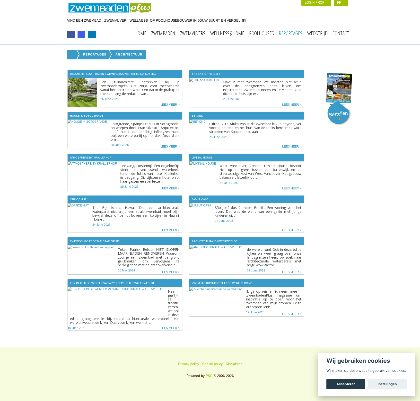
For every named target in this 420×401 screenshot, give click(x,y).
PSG (209, 376)
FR (339, 2)
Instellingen (387, 384)
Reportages (290, 33)
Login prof (315, 2)
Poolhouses (261, 33)
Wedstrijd (317, 33)
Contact (340, 33)
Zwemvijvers (192, 33)
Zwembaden (163, 33)
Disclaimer (234, 364)
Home (140, 33)
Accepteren (345, 384)
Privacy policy (188, 364)
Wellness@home (227, 33)
